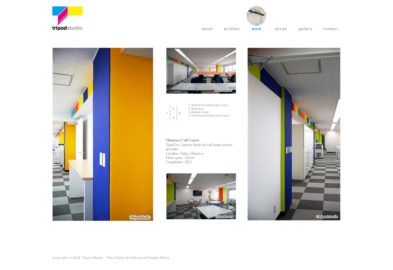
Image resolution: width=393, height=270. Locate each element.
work (257, 28)
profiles (232, 28)
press (281, 28)
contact (330, 28)
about (207, 28)
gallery (306, 28)
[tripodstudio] (67, 17)
